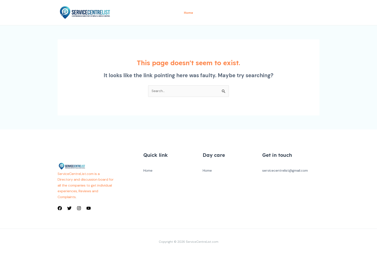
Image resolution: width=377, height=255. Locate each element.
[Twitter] (69, 208)
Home (148, 170)
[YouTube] (88, 208)
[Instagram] (79, 208)
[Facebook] (60, 208)
